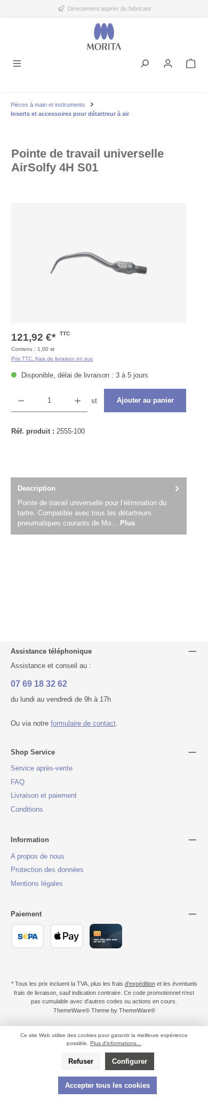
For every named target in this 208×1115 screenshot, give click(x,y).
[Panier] (191, 64)
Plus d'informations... (115, 1043)
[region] (99, 263)
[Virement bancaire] (27, 936)
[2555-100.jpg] (98, 263)
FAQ (18, 782)
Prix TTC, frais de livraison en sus (52, 359)
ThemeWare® (137, 1010)
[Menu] (17, 64)
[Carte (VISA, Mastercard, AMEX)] (106, 936)
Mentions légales (37, 884)
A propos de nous (38, 856)
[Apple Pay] (66, 936)
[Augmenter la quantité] (77, 400)
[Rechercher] (144, 64)
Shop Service (33, 752)
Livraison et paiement (44, 795)
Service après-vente (42, 768)
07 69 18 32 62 (39, 683)
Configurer (129, 1061)
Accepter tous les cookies (107, 1085)
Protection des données (47, 870)
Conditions (27, 809)
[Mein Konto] (168, 64)
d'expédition (140, 983)
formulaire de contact (83, 723)
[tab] (99, 506)
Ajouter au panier (145, 400)
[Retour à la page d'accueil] (104, 36)
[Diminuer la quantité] (21, 400)
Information (30, 840)
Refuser (80, 1061)
